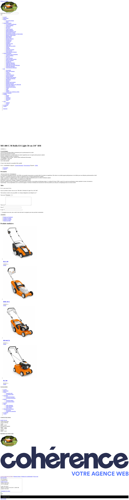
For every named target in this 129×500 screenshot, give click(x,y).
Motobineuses (9, 36)
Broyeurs (8, 27)
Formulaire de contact (5, 491)
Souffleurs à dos (9, 43)
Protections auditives (10, 85)
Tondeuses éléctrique (10, 66)
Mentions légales (17, 476)
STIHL (36, 165)
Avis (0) (5, 169)
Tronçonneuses (9, 50)
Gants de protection (10, 74)
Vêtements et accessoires (8, 408)
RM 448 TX (6, 340)
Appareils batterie (9, 400)
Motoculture (5, 390)
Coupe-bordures (9, 29)
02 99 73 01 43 (4, 420)
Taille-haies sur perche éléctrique (13, 65)
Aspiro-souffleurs (9, 25)
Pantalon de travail (10, 83)
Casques (7, 72)
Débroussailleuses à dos (11, 31)
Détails (4, 265)
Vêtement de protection (11, 411)
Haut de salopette (9, 76)
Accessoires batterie (10, 401)
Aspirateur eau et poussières (12, 54)
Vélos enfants (9, 407)
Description (5, 167)
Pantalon (8, 81)
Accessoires (8, 70)
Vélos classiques (9, 405)
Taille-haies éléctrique (10, 64)
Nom (2, 207)
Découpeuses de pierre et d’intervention (14, 33)
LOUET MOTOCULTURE (7, 476)
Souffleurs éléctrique (10, 62)
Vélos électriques (9, 406)
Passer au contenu (4, 1)
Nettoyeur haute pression (11, 59)
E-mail (2, 209)
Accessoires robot (9, 394)
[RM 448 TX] (65, 322)
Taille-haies (8, 44)
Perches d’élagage (10, 38)
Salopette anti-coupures (11, 87)
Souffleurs (8, 42)
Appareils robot (9, 393)
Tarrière (7, 47)
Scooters (5, 402)
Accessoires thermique (10, 398)
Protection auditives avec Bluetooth (13, 84)
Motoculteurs (8, 37)
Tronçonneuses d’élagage (11, 52)
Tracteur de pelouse (10, 49)
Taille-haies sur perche (10, 46)
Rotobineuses (9, 40)
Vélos (4, 404)
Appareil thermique (19, 165)
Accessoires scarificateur (11, 24)
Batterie (5, 399)
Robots (4, 392)
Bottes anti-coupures (10, 71)
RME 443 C (6, 301)
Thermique (5, 395)
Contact (5, 413)
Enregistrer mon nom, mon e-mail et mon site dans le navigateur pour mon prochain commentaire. (22, 212)
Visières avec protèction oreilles (12, 91)
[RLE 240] (65, 243)
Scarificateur (8, 41)
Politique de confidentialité (27, 476)
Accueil (5, 389)
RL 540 (5, 380)
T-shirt (7, 88)
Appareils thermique (10, 396)
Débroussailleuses (10, 30)
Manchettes (8, 79)
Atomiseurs (8, 26)
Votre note (3, 195)
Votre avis (3, 205)
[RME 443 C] (65, 283)
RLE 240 (5, 261)
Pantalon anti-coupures (11, 82)
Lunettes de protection (10, 78)
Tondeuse (8, 48)
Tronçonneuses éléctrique (11, 67)
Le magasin (5, 412)
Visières (7, 90)
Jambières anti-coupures (11, 77)
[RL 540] (65, 362)
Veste (7, 89)
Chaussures (8, 73)
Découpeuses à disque (10, 32)
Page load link (4, 477)
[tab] (65, 167)
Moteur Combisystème (11, 35)
